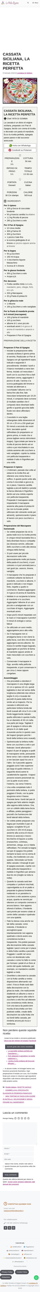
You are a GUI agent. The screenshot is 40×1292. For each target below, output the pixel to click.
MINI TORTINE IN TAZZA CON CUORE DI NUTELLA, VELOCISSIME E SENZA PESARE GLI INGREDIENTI (19, 1099)
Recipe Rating (8, 1118)
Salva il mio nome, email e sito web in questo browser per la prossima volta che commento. (20, 1166)
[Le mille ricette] (10, 3)
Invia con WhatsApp (21, 145)
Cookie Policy (22, 1272)
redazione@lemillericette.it (13, 1211)
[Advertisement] (20, 31)
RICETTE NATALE (24, 1087)
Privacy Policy (7, 1272)
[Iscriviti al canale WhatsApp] (36, 1277)
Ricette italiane (10, 1087)
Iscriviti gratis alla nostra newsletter (20, 1047)
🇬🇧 (27, 1250)
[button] (28, 3)
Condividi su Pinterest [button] (21, 150)
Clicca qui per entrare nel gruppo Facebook (20, 1041)
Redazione (6, 1277)
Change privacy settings (20, 1266)
